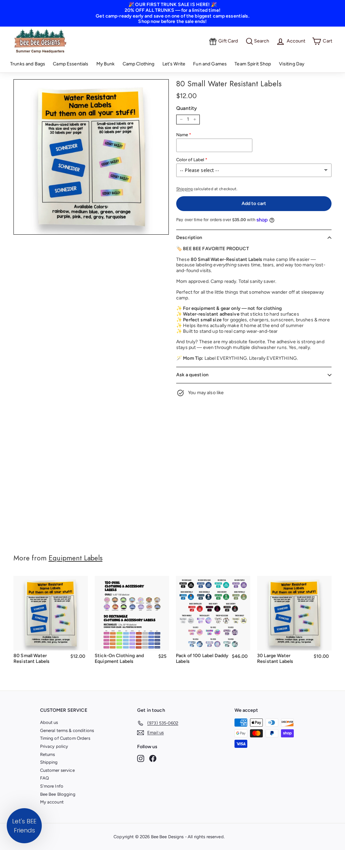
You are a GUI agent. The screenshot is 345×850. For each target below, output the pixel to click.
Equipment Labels (75, 558)
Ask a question (192, 375)
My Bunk (105, 64)
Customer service (57, 770)
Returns (47, 754)
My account (52, 801)
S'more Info (52, 786)
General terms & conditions (67, 730)
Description (189, 237)
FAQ (44, 778)
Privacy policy (54, 746)
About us (49, 722)
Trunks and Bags (27, 64)
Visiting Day (292, 64)
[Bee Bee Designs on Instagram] (140, 758)
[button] (24, 825)
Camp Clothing (139, 64)
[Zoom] (91, 157)
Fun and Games (210, 64)
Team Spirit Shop (252, 64)
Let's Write (174, 64)
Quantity (186, 108)
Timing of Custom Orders (65, 738)
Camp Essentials (70, 64)
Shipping (184, 188)
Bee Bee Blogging (57, 794)
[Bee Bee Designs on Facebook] (152, 758)
